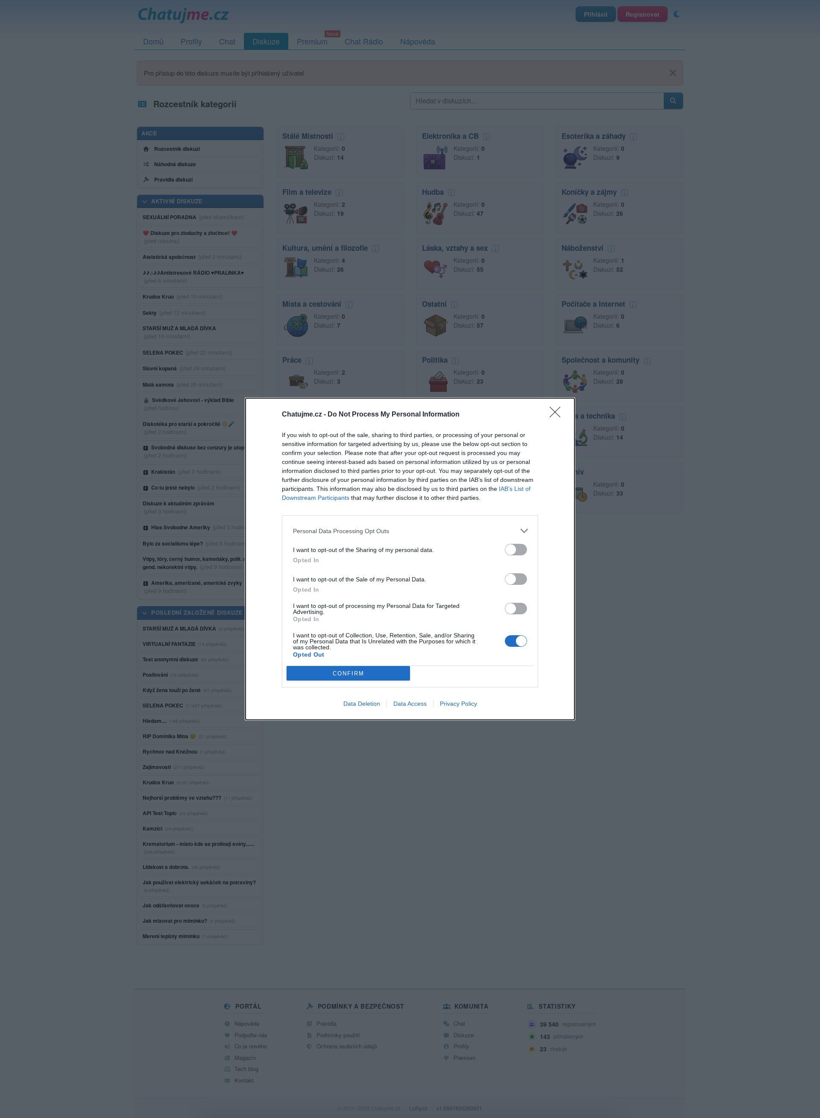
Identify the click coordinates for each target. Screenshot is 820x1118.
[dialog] (410, 559)
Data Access (410, 703)
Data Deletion (361, 703)
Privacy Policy (458, 703)
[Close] (558, 415)
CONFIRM (348, 673)
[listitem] (410, 530)
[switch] (516, 549)
